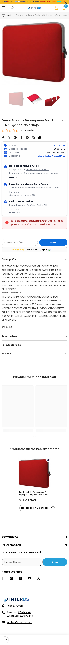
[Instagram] (11, 578)
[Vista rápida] (48, 459)
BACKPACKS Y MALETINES (51, 155)
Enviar (53, 242)
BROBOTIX (59, 145)
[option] (34, 52)
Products (20, 15)
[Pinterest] (15, 137)
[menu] (3, 8)
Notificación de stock (34, 507)
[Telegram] (27, 137)
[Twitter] (9, 137)
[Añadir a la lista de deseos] (53, 508)
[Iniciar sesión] (56, 8)
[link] (5, 639)
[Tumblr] (21, 137)
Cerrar (66, 3)
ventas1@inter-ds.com (19, 622)
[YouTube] (29, 578)
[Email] (33, 137)
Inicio (9, 15)
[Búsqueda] (13, 8)
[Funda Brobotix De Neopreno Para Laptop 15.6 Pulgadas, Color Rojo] (34, 473)
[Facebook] (3, 137)
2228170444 (26, 615)
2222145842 (24, 612)
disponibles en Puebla (37, 169)
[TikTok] (20, 578)
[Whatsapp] (39, 137)
